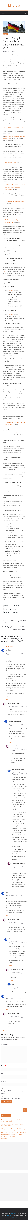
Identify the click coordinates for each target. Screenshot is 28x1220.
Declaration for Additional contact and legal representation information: (15, 187)
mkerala (13, 51)
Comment (4, 1044)
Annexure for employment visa (14, 201)
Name (3, 1066)
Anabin (5, 271)
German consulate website (12, 433)
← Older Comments (7, 646)
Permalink (24, 653)
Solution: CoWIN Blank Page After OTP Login (14, 622)
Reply (7, 699)
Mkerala (14, 5)
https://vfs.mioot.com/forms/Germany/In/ (13, 127)
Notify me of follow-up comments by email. (12, 1092)
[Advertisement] (14, 1156)
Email (3, 1073)
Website (3, 1081)
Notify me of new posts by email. (11, 1098)
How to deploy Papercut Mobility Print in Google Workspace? (13, 628)
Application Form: (10, 163)
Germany (5, 34)
